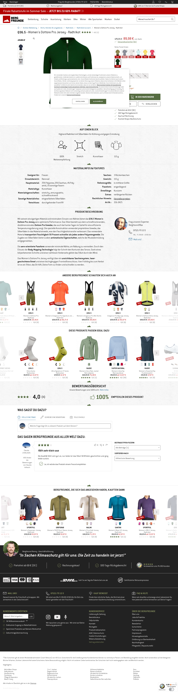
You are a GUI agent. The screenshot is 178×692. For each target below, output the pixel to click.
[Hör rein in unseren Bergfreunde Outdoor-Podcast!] (67, 618)
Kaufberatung (9, 673)
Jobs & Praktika (138, 617)
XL (145, 76)
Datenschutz (98, 633)
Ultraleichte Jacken (54, 677)
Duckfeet (136, 671)
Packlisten (8, 675)
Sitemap (33, 683)
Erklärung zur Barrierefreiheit (143, 639)
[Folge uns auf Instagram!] (50, 618)
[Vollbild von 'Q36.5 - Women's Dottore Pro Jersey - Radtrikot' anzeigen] (33, 38)
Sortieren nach (121, 453)
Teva (134, 669)
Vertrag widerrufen (96, 642)
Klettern (67, 19)
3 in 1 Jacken (52, 669)
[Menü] (175, 683)
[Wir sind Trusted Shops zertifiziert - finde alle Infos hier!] (140, 565)
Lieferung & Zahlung (97, 614)
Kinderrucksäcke (96, 675)
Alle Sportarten (95, 19)
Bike (76, 19)
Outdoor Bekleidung (30, 28)
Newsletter (136, 623)
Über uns (135, 614)
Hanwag (136, 675)
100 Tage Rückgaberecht (103, 6)
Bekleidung (33, 19)
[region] (89, 88)
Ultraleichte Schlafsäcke (98, 673)
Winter (83, 19)
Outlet (117, 19)
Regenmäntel (52, 671)
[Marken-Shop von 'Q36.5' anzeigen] (21, 40)
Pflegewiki (136, 646)
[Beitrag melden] (106, 445)
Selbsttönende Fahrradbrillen (100, 679)
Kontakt (92, 623)
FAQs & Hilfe (94, 620)
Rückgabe (93, 627)
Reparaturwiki (147, 646)
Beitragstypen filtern (124, 442)
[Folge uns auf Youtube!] (59, 618)
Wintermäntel (52, 675)
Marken (108, 19)
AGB (91, 633)
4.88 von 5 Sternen (150, 6)
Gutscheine (136, 627)
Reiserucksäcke (96, 671)
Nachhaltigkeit (138, 642)
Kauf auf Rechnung (126, 116)
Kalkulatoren (8, 671)
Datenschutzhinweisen (73, 95)
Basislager (14, 2)
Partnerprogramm (139, 630)
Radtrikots (69, 28)
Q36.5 (22, 32)
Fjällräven (136, 677)
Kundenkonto (137, 620)
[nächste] (156, 297)
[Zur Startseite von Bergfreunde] (14, 19)
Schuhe (44, 19)
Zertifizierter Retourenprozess (136, 580)
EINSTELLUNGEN (80, 101)
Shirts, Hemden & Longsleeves (51, 28)
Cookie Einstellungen (97, 636)
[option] (61, 149)
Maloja (135, 673)
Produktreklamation (97, 630)
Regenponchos (52, 673)
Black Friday (8, 679)
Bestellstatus (94, 617)
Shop (5, 2)
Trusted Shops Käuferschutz (129, 119)
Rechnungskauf (56, 6)
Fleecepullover (52, 679)
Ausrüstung (55, 19)
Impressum (136, 633)
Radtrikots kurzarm (84, 28)
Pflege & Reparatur (11, 677)
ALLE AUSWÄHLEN (98, 101)
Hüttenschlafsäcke (97, 669)
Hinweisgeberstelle (140, 636)
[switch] (171, 689)
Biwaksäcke (94, 677)
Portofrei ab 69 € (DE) (15, 6)
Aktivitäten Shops (10, 669)
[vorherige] (21, 297)
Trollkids (136, 679)
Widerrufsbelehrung (97, 639)
